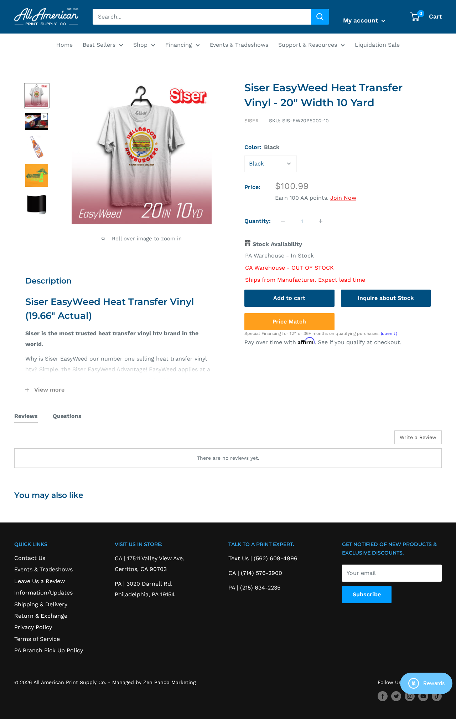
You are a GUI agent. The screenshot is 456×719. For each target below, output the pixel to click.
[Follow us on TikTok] (437, 696)
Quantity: (257, 221)
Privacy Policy (33, 627)
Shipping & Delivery (40, 604)
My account (361, 20)
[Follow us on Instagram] (410, 696)
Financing (178, 44)
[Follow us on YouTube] (423, 696)
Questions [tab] (67, 416)
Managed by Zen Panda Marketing (154, 682)
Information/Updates (43, 592)
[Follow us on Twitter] (396, 696)
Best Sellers (99, 44)
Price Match (289, 321)
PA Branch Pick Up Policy (48, 650)
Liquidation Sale (377, 44)
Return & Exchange (40, 615)
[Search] (320, 17)
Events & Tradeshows (239, 44)
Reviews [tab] (26, 416)
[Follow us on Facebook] (383, 696)
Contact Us (29, 558)
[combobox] (202, 17)
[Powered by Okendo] (46, 439)
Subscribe (367, 594)
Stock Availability (277, 244)
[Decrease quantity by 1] (282, 221)
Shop (140, 44)
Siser (251, 120)
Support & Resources (307, 44)
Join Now (343, 197)
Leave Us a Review (39, 581)
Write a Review (418, 437)
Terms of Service (37, 639)
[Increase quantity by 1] (320, 221)
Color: (262, 147)
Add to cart (289, 297)
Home (64, 44)
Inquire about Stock (386, 297)
